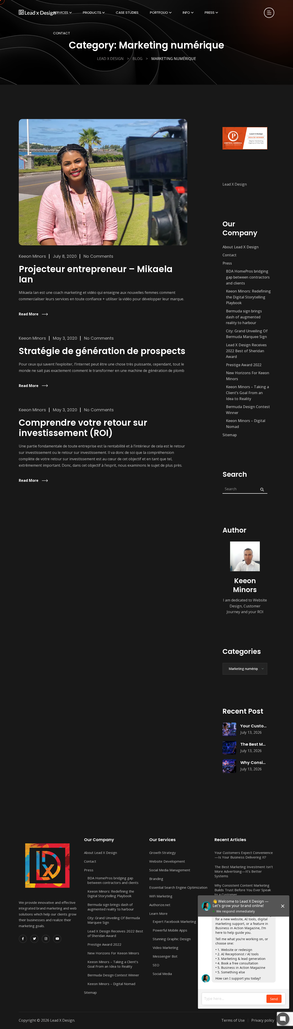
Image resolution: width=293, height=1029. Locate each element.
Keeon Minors (32, 256)
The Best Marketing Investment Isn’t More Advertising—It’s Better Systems (243, 871)
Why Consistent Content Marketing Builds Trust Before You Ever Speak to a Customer (242, 890)
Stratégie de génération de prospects (102, 351)
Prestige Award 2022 (243, 364)
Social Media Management (169, 870)
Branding (156, 878)
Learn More (158, 913)
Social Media (162, 973)
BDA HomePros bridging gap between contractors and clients (248, 277)
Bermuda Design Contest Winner (248, 409)
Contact (61, 33)
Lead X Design (234, 184)
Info (186, 12)
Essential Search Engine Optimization (178, 887)
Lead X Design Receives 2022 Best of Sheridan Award (246, 350)
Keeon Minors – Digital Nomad (245, 423)
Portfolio (159, 12)
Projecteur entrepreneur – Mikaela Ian (96, 274)
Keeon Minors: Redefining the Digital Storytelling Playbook (248, 297)
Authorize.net (159, 904)
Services (60, 12)
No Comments (98, 256)
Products (92, 12)
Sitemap (229, 434)
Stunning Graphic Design (172, 939)
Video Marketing (165, 947)
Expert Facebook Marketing (174, 921)
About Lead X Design (240, 246)
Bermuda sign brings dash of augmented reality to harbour (244, 317)
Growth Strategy (162, 852)
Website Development (167, 861)
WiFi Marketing (160, 896)
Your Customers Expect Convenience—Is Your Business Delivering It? (243, 854)
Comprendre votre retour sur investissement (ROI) (83, 428)
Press (209, 12)
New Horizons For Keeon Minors (247, 375)
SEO (156, 965)
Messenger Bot (165, 956)
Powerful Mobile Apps (170, 930)
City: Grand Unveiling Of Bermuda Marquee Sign (247, 333)
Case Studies (127, 12)
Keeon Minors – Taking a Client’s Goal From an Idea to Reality (247, 392)
